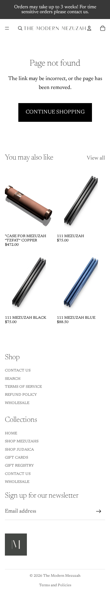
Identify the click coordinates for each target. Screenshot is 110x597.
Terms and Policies (55, 585)
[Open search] (20, 28)
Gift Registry (19, 466)
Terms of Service (23, 387)
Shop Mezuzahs (21, 441)
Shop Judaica (19, 450)
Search (12, 379)
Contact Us (18, 370)
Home (11, 433)
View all (96, 158)
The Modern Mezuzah (61, 576)
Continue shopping (55, 112)
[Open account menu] (89, 28)
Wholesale (17, 403)
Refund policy (21, 395)
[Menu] (7, 28)
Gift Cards (16, 458)
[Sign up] (98, 511)
